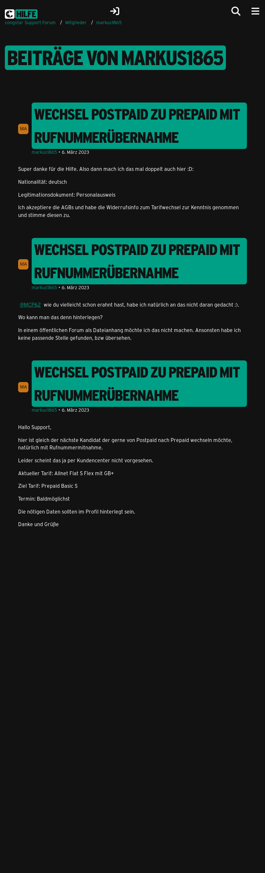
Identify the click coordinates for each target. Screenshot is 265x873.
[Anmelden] (114, 11)
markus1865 (44, 152)
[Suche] (235, 11)
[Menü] (255, 11)
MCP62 (32, 304)
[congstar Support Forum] (21, 12)
